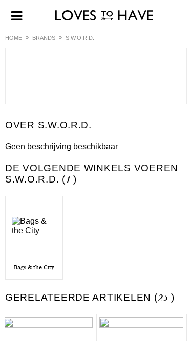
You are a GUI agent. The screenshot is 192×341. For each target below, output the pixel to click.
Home (13, 38)
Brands (43, 38)
